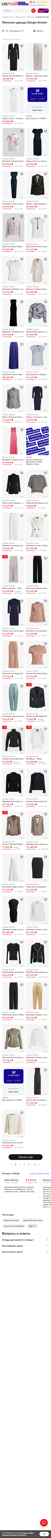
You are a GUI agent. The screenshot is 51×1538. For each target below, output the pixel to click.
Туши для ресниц (11, 1220)
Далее (40, 1164)
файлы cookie (28, 1533)
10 (35, 1164)
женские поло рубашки (14, 1226)
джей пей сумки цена (32, 1220)
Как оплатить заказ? (12, 1252)
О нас (43, 11)
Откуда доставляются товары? (18, 1240)
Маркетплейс (8, 17)
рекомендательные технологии (14, 1535)
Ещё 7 (31, 1226)
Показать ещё (25, 1157)
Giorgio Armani (8, 73)
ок (44, 1534)
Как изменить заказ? (12, 1246)
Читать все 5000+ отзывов (39, 1174)
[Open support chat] (44, 1523)
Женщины (20, 17)
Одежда (30, 17)
